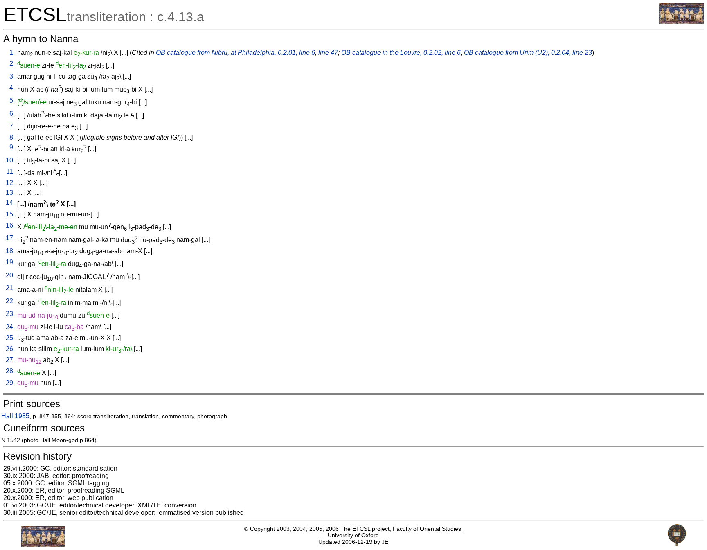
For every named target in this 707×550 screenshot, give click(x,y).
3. (12, 76)
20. (10, 275)
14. (10, 202)
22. (10, 301)
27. (10, 359)
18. (10, 251)
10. (10, 160)
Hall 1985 (15, 415)
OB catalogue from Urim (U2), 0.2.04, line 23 (528, 52)
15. (10, 214)
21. (10, 287)
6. (12, 113)
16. (10, 225)
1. (12, 52)
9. (12, 147)
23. (10, 313)
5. (12, 100)
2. (12, 63)
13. (10, 192)
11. (10, 171)
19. (10, 262)
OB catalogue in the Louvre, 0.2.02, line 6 (401, 52)
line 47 (328, 52)
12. (10, 182)
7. (12, 126)
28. (10, 370)
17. (10, 237)
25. (10, 337)
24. (10, 326)
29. (10, 382)
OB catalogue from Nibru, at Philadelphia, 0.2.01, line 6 (235, 52)
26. (10, 348)
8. (12, 137)
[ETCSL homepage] (681, 21)
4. (12, 87)
